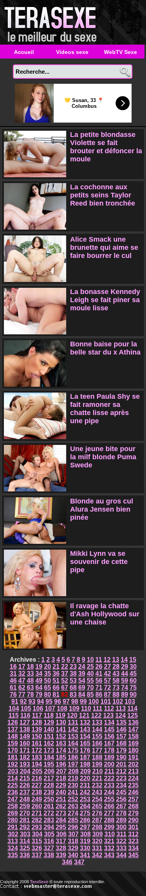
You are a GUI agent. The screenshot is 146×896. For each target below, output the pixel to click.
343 (109, 855)
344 (121, 855)
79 (38, 694)
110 (86, 708)
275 (85, 813)
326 (37, 848)
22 (64, 666)
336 (24, 855)
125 (132, 715)
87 (107, 694)
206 (49, 771)
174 (61, 750)
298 (97, 827)
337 (37, 855)
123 (108, 715)
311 (121, 834)
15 (132, 659)
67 (64, 687)
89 (124, 694)
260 (37, 806)
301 (133, 827)
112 (109, 708)
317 (61, 841)
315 (37, 841)
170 (12, 750)
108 (62, 708)
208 (73, 771)
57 (107, 680)
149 (24, 736)
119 (60, 715)
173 (49, 750)
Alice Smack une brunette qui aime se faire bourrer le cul (104, 247)
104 (14, 708)
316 (49, 841)
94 (40, 701)
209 (85, 771)
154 (85, 736)
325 (24, 848)
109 (74, 708)
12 (107, 659)
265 (97, 806)
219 (73, 778)
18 (30, 666)
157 (121, 736)
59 (124, 680)
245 (121, 792)
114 (132, 708)
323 (133, 841)
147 (133, 729)
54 (81, 680)
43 (116, 673)
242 (85, 792)
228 (49, 785)
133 (97, 722)
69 (81, 687)
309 (97, 834)
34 (38, 673)
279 (133, 813)
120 (72, 715)
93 (31, 701)
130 (61, 722)
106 (38, 708)
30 (133, 666)
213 (133, 771)
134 (109, 722)
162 (49, 743)
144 (97, 729)
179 (121, 750)
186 (73, 757)
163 (61, 743)
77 (21, 694)
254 (97, 799)
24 (81, 666)
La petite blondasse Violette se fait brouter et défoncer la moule (106, 147)
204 (25, 771)
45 (133, 673)
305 (49, 834)
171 (24, 750)
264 (85, 806)
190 (121, 757)
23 (73, 666)
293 (37, 827)
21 (56, 666)
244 (109, 792)
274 (73, 813)
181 (12, 757)
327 (49, 848)
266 (109, 806)
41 (98, 673)
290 (133, 820)
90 (133, 694)
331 (97, 848)
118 (49, 715)
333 (121, 848)
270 (24, 813)
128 (37, 722)
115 (14, 715)
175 (73, 750)
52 (64, 680)
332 (109, 848)
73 (116, 687)
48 (30, 680)
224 (133, 778)
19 (38, 666)
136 (133, 722)
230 (73, 785)
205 (37, 771)
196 (61, 764)
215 (24, 778)
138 (24, 729)
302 (13, 834)
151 (49, 736)
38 (73, 673)
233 (109, 785)
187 (85, 757)
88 (116, 694)
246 (133, 792)
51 (56, 680)
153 (73, 736)
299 (109, 827)
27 (107, 666)
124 (120, 715)
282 (37, 820)
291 (12, 827)
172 (37, 750)
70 (90, 687)
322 (121, 841)
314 (24, 841)
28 (116, 666)
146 (121, 729)
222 (109, 778)
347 (79, 862)
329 (73, 848)
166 (97, 743)
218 (61, 778)
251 (61, 799)
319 (85, 841)
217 (49, 778)
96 (57, 701)
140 (49, 729)
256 (121, 799)
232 (97, 785)
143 (85, 729)
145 (109, 729)
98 (74, 701)
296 (73, 827)
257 (133, 799)
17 (21, 666)
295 (61, 827)
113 (121, 708)
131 (73, 722)
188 (97, 757)
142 (73, 729)
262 (61, 806)
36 (56, 673)
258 (12, 806)
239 (49, 792)
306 (61, 834)
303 (25, 834)
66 (56, 687)
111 (97, 708)
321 (109, 841)
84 (81, 694)
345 (133, 855)
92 (23, 701)
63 (30, 687)
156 (109, 736)
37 (64, 673)
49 (38, 680)
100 (93, 701)
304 (37, 834)
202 (133, 764)
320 (97, 841)
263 (73, 806)
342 (97, 855)
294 (49, 827)
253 (85, 799)
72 (107, 687)
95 (49, 701)
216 (37, 778)
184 (49, 757)
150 (37, 736)
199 (97, 764)
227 (37, 785)
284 (61, 820)
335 (12, 855)
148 (12, 736)
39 (81, 673)
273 (61, 813)
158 (133, 736)
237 (24, 792)
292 (24, 827)
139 (37, 729)
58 (116, 680)
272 (49, 813)
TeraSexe (52, 22)
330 (85, 848)
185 (61, 757)
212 (121, 771)
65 (47, 687)
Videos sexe (72, 52)
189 (109, 757)
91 (14, 701)
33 (30, 673)
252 (73, 799)
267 (121, 806)
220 (85, 778)
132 (85, 722)
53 (73, 680)
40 (90, 673)
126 (12, 722)
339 (61, 855)
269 (12, 813)
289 (121, 820)
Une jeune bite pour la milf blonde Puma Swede (103, 457)
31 (13, 673)
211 (109, 771)
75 (133, 687)
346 (67, 862)
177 (97, 750)
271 (37, 813)
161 (37, 743)
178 (109, 750)
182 (24, 757)
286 (85, 820)
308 (85, 834)
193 (24, 764)
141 (61, 729)
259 (24, 806)
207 (61, 771)
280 (12, 820)
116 (25, 715)
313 (12, 841)
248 (24, 799)
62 (21, 687)
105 (26, 708)
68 (73, 687)
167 (109, 743)
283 (49, 820)
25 (90, 666)
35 (47, 673)
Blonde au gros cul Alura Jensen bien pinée (101, 509)
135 (121, 722)
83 (73, 694)
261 (49, 806)
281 (24, 820)
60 (133, 680)
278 (121, 813)
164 (73, 743)
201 (121, 764)
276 (97, 813)
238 (37, 792)
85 (90, 694)
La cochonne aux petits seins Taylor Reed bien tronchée (102, 195)
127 (24, 722)
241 (73, 792)
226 (24, 785)
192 (12, 764)
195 (49, 764)
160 (24, 743)
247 (12, 799)
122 (96, 715)
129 (49, 722)
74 (124, 687)
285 (73, 820)
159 (12, 743)
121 (84, 715)
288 (109, 820)
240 (61, 792)
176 (85, 750)
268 (133, 806)
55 (90, 680)
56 (98, 680)
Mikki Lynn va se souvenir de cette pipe (99, 562)
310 (109, 834)
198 (85, 764)
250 (49, 799)
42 (107, 673)
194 (37, 764)
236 (12, 792)
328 (61, 848)
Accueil (24, 52)
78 (30, 694)
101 (105, 701)
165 (85, 743)
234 (121, 785)
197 (73, 764)
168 (121, 743)
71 (98, 687)
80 (47, 694)
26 (98, 666)
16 (13, 666)
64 (38, 687)
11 (98, 659)
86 (98, 694)
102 (118, 701)
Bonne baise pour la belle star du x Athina (105, 348)
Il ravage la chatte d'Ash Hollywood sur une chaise (104, 614)
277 (109, 813)
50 (47, 680)
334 (133, 848)
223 (121, 778)
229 (61, 785)
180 (133, 750)
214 (12, 778)
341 (85, 855)
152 (61, 736)
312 (133, 834)
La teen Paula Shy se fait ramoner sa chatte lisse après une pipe (105, 409)
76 (13, 694)
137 (12, 729)
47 (21, 680)
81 (56, 694)
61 (13, 687)
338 (49, 855)
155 (97, 736)
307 (73, 834)
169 (133, 743)
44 (124, 673)
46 (13, 680)
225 (12, 785)
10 (90, 659)
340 (73, 855)
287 (97, 820)
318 (73, 841)
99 (83, 701)
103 (130, 701)
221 (97, 778)
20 (47, 666)
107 (50, 708)
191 (133, 757)
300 (121, 827)
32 (21, 673)
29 (124, 666)
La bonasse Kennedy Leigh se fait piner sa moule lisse (105, 300)
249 (37, 799)
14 (124, 659)
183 (37, 757)
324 (12, 848)
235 (133, 785)
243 (97, 792)
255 (109, 799)
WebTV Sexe (120, 52)
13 (115, 659)
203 (13, 771)
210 (97, 771)
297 (85, 827)
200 (109, 764)
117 (37, 715)
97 (66, 701)
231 (85, 785)
